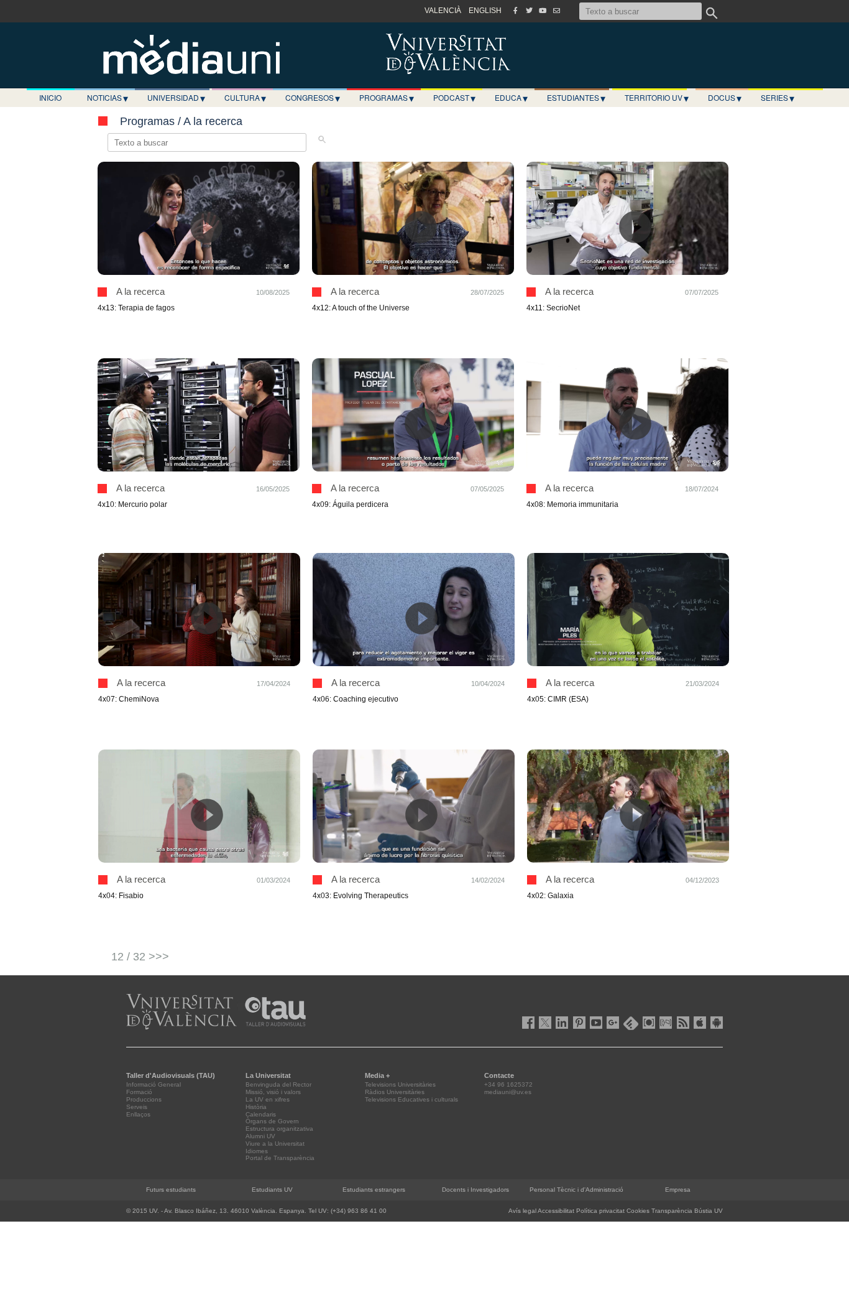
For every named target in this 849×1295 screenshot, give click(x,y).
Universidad (176, 97)
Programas (386, 97)
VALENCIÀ (442, 10)
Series (777, 97)
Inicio (50, 97)
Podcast (454, 97)
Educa (511, 97)
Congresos (312, 97)
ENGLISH (485, 10)
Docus (724, 97)
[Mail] (556, 10)
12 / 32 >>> (140, 956)
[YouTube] (542, 10)
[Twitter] (529, 10)
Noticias (107, 97)
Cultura (245, 97)
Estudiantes (576, 97)
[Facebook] (515, 10)
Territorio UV (657, 97)
